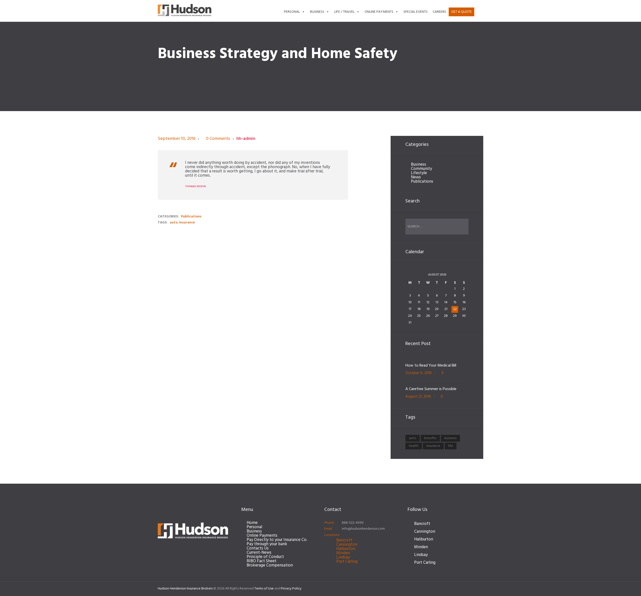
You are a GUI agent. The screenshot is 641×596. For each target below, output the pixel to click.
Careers (439, 12)
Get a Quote (461, 12)
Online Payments (379, 12)
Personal (292, 12)
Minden (343, 553)
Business (317, 12)
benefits (430, 438)
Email (328, 529)
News (416, 177)
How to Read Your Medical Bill (430, 365)
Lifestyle (419, 173)
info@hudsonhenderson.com (363, 529)
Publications (191, 216)
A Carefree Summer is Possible (430, 389)
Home (252, 522)
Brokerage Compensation (270, 565)
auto (174, 222)
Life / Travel (344, 12)
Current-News (259, 552)
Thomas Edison (195, 186)
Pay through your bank (267, 544)
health (413, 446)
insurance (187, 222)
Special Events (415, 12)
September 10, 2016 (177, 138)
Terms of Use (264, 588)
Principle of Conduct (265, 556)
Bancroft (344, 540)
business (450, 438)
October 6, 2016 (418, 373)
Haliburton (345, 548)
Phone (329, 523)
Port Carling (347, 561)
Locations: (332, 535)
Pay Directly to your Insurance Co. (277, 539)
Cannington (346, 544)
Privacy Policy (291, 588)
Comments (218, 139)
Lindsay (343, 557)
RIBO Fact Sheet (261, 561)
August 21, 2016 (418, 397)
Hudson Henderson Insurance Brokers (185, 588)
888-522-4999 (353, 523)
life (450, 446)
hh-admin (245, 138)
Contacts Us (258, 548)
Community (421, 168)
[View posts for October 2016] (410, 276)
